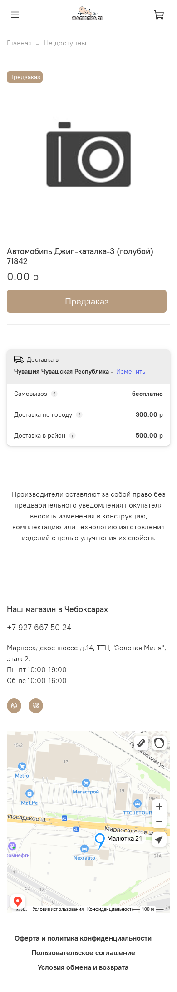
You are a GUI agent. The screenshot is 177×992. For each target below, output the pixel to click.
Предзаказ (87, 301)
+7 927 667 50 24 (39, 627)
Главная (19, 42)
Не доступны (65, 42)
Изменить (130, 371)
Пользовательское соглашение (83, 952)
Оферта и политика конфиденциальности (83, 937)
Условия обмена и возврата (83, 967)
